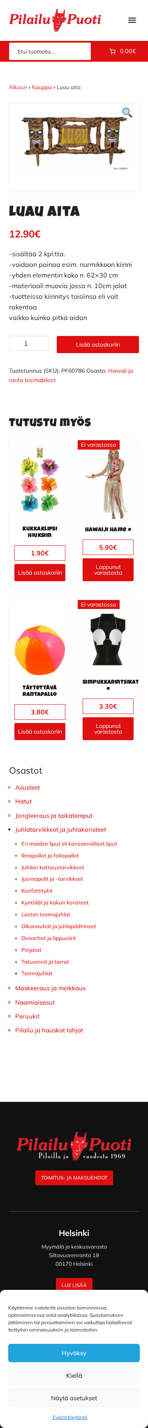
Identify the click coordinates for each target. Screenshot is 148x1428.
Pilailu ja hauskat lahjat (49, 1030)
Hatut (23, 801)
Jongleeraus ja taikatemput (53, 815)
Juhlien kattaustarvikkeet (52, 867)
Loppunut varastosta (108, 569)
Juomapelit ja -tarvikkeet (52, 878)
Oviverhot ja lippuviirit (48, 938)
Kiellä (74, 1375)
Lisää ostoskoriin (98, 344)
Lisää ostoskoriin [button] (40, 572)
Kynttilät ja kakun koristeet (55, 902)
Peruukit (27, 1016)
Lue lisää (74, 1285)
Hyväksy (74, 1353)
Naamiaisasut (35, 1002)
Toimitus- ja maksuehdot (74, 1178)
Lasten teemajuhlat (45, 914)
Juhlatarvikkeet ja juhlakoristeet (60, 829)
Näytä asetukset (74, 1398)
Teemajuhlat (37, 973)
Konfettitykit (37, 890)
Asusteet (27, 787)
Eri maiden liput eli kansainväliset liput (69, 843)
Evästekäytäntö (70, 1417)
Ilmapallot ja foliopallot (50, 855)
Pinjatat (31, 950)
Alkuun (18, 87)
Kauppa (42, 87)
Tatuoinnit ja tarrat (45, 961)
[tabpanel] (74, 141)
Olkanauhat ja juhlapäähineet (58, 926)
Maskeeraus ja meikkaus (50, 988)
